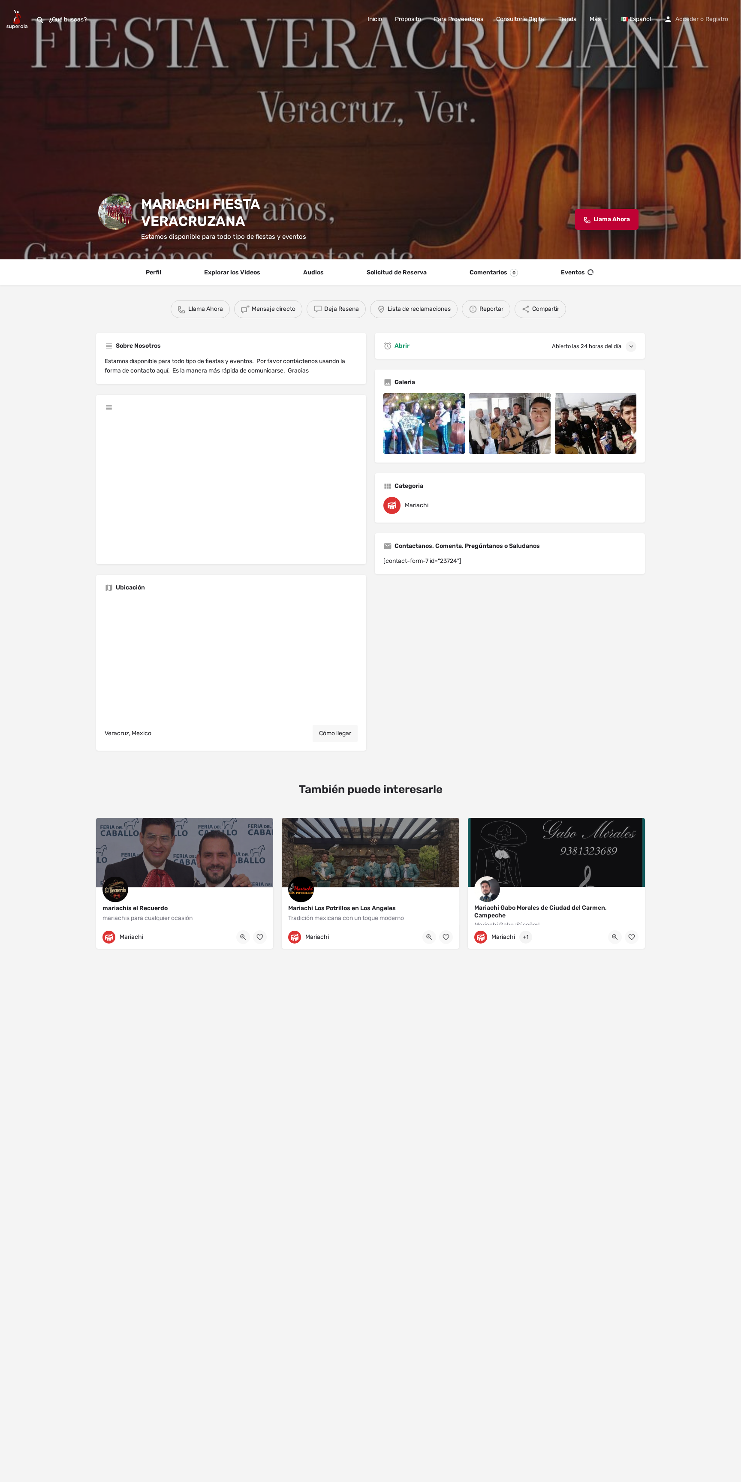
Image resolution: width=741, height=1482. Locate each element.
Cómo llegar (335, 733)
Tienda (567, 19)
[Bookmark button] (260, 937)
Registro (716, 19)
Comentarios (492, 272)
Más (595, 19)
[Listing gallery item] (424, 423)
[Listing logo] (115, 212)
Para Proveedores (458, 19)
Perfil (153, 272)
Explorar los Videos (232, 272)
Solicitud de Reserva (397, 272)
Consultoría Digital (520, 19)
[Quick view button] (243, 937)
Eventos (573, 272)
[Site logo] (18, 18)
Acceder (687, 19)
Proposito (408, 19)
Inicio (374, 19)
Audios (313, 272)
